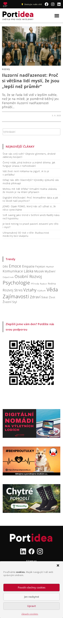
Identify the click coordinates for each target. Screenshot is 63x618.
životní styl (10, 302)
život (52, 297)
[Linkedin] (58, 4)
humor (50, 266)
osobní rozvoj (28, 276)
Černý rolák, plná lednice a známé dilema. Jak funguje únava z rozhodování (29, 164)
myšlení (50, 271)
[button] (58, 565)
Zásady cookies (30, 613)
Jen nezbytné (31, 596)
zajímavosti (16, 296)
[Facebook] (46, 4)
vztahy (29, 290)
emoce (15, 266)
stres (18, 290)
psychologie (16, 282)
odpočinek (8, 277)
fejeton (40, 266)
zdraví (35, 297)
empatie (28, 266)
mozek (39, 271)
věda (52, 289)
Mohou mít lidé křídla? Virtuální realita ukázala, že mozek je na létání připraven (30, 190)
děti (5, 266)
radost (43, 283)
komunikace (13, 271)
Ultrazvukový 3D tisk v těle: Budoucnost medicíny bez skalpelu (26, 234)
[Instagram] (52, 4)
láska (28, 271)
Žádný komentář (14, 115)
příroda (35, 283)
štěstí (44, 297)
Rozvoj (6, 69)
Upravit (31, 606)
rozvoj (8, 290)
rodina (52, 283)
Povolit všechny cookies (31, 587)
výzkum (41, 290)
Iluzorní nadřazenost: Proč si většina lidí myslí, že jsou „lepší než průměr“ (30, 80)
